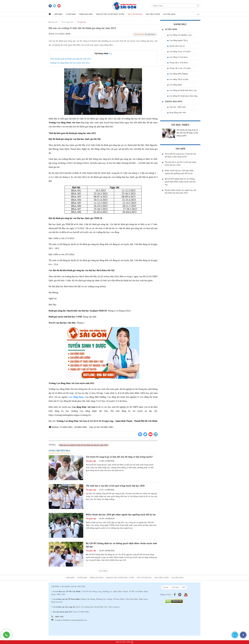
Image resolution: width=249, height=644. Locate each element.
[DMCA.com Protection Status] (174, 601)
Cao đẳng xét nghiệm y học (180, 35)
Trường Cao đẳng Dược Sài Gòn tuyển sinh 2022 (70, 63)
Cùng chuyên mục (60, 450)
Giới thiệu (58, 14)
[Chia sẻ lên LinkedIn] (156, 434)
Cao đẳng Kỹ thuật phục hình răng (183, 96)
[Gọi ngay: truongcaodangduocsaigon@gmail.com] (8, 636)
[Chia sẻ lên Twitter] (145, 434)
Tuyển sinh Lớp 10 (177, 46)
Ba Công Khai (169, 14)
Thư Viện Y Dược (153, 14)
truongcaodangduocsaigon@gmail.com (71, 620)
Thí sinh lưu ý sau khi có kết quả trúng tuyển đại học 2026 (115, 485)
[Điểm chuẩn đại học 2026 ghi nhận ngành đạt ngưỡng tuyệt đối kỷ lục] (66, 525)
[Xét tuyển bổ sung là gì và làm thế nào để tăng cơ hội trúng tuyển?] (66, 467)
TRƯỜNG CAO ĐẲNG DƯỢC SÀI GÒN (68, 586)
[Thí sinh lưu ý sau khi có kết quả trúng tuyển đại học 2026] (66, 496)
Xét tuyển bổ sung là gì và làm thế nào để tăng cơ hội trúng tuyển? (119, 456)
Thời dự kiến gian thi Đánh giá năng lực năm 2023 (70, 59)
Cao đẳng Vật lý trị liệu (178, 79)
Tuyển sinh (71, 14)
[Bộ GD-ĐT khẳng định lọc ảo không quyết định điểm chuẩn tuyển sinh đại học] (66, 554)
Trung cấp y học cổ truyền (180, 68)
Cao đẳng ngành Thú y (178, 40)
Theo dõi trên (139, 34)
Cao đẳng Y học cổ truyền (180, 51)
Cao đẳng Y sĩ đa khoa (178, 57)
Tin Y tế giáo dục (135, 14)
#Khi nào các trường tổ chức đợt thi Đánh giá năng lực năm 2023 (84, 445)
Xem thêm (103, 571)
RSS (183, 587)
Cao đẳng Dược (175, 85)
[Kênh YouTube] (150, 434)
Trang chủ (53, 22)
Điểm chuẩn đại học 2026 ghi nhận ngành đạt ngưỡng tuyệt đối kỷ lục (121, 514)
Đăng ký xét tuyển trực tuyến (110, 14)
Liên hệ (165, 587)
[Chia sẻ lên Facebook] (140, 434)
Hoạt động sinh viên (177, 112)
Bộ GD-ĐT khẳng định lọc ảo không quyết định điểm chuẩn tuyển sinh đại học (180, 182)
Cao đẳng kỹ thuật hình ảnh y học (183, 90)
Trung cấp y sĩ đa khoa (178, 63)
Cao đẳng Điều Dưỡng (178, 74)
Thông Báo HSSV (86, 14)
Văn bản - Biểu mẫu (177, 107)
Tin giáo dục (81, 22)
